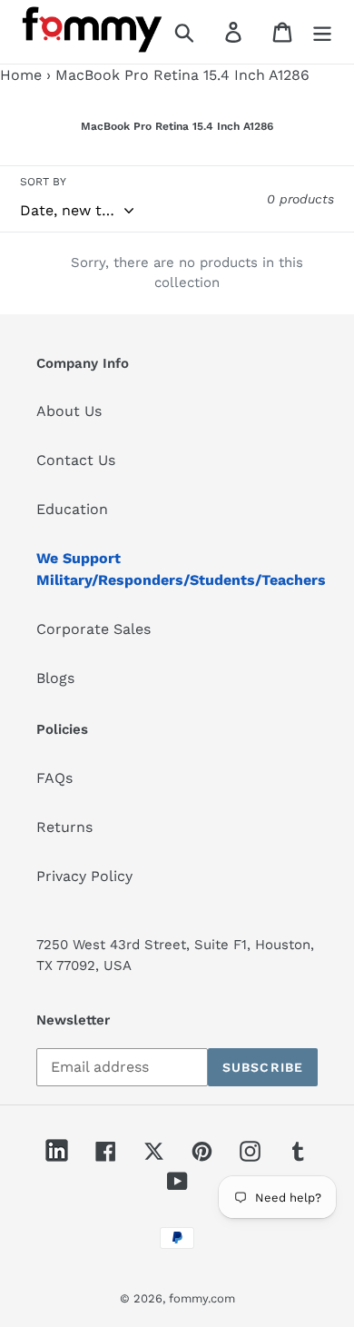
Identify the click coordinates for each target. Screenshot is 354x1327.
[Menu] (322, 32)
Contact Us (75, 460)
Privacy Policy (84, 876)
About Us (69, 411)
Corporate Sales (93, 629)
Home (21, 75)
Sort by (43, 181)
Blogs (55, 678)
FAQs (54, 778)
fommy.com (202, 1298)
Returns (64, 827)
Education (72, 509)
